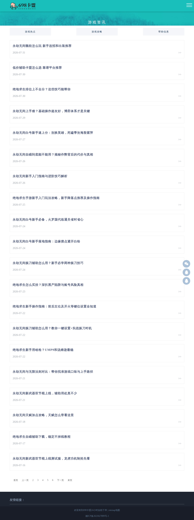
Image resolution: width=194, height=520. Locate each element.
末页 (70, 480)
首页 (15, 480)
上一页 (25, 480)
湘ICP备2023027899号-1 (97, 516)
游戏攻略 (97, 31)
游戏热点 (30, 31)
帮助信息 (163, 31)
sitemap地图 (114, 510)
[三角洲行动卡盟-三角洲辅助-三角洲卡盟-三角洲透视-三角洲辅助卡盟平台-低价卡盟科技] (23, 9)
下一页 (60, 480)
